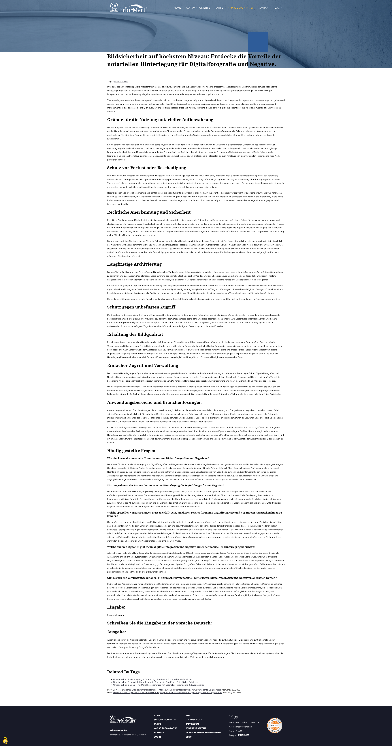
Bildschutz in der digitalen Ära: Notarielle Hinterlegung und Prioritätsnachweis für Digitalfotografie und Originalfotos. (167, 692)
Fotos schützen (121, 81)
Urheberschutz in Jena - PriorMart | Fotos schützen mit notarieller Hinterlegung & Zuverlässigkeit (158, 684)
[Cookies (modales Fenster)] (5, 741)
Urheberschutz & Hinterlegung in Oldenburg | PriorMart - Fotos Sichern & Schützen (152, 679)
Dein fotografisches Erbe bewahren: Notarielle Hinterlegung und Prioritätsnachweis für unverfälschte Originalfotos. (167, 689)
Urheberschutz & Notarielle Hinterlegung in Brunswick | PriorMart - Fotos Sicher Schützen (155, 682)
